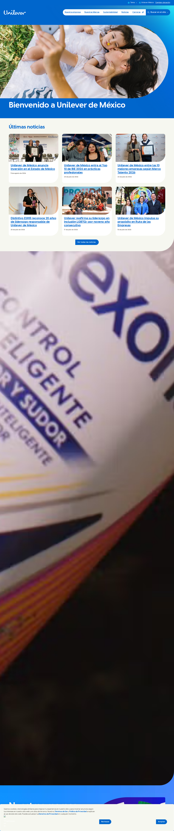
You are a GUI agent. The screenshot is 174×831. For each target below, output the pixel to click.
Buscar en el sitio (158, 12)
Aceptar (161, 822)
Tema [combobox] (132, 3)
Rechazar (105, 822)
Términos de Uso (61, 812)
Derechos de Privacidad (48, 814)
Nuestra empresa (73, 12)
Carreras (139, 13)
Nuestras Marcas (91, 12)
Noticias (125, 12)
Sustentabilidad (110, 12)
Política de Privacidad (78, 812)
